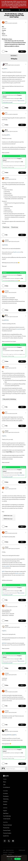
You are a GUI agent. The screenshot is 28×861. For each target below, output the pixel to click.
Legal (4, 850)
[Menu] (26, 10)
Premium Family (6, 830)
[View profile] (3, 22)
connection (18, 329)
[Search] (19, 10)
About (4, 782)
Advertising (5, 799)
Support (5, 810)
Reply (22, 51)
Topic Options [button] (13, 55)
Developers (6, 796)
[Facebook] (13, 840)
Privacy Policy (5, 852)
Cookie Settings (11, 852)
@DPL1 (5, 68)
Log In (22, 10)
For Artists (5, 793)
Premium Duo (6, 827)
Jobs (4, 784)
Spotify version (16, 252)
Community (7, 10)
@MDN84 (5, 245)
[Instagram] (4, 840)
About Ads (5, 854)
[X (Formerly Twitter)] (8, 840)
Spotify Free (6, 836)
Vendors (5, 804)
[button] (26, 22)
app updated (7, 566)
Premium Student (7, 833)
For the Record (6, 787)
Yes (16, 859)
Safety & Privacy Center (10, 850)
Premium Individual (7, 825)
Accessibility (10, 854)
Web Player (5, 813)
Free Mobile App (7, 816)
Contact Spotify (6, 818)
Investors (5, 801)
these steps (17, 5)
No (11, 859)
